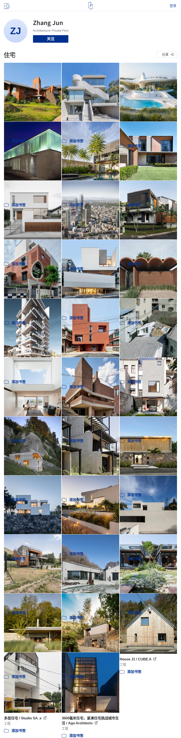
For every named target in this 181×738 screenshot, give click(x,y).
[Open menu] (6, 5)
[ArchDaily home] (90, 5)
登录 (173, 5)
